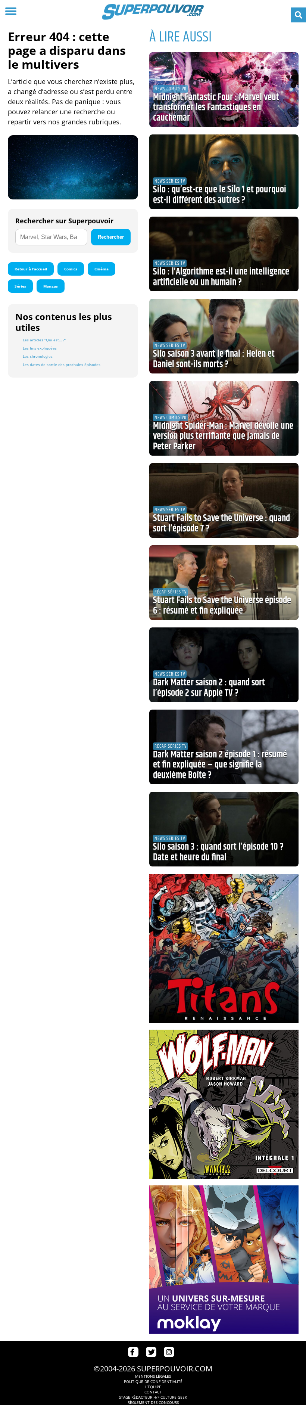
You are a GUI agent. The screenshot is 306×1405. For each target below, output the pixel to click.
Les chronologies (38, 356)
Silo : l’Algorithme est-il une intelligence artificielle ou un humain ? (221, 277)
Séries (20, 286)
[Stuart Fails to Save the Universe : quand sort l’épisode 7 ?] (224, 500)
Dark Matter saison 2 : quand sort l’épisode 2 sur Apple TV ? (209, 688)
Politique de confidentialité (153, 1381)
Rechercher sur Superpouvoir (64, 220)
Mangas (50, 286)
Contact (153, 1392)
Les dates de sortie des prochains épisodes (61, 364)
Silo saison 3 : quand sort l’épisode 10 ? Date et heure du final (218, 852)
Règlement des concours (153, 1402)
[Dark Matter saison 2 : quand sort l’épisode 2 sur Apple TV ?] (224, 664)
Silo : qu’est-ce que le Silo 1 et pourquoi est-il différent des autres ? (219, 195)
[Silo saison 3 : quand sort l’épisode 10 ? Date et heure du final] (224, 829)
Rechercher (111, 237)
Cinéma (101, 269)
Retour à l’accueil (31, 269)
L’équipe (153, 1386)
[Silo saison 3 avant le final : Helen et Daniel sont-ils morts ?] (224, 336)
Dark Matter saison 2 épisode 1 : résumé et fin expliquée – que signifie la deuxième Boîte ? (220, 765)
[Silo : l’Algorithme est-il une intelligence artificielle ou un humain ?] (224, 254)
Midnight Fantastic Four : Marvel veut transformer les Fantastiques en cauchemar (216, 107)
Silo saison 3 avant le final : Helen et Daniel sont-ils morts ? (214, 359)
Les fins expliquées (40, 348)
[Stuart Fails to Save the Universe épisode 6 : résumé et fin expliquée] (224, 582)
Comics (70, 269)
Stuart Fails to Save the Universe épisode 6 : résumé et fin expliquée (222, 605)
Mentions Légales (153, 1376)
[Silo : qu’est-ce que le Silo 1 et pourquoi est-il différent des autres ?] (224, 171)
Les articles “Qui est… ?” (44, 339)
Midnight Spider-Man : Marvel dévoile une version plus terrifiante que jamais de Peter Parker (223, 436)
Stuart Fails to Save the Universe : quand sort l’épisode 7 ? (221, 523)
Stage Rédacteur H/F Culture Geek (153, 1397)
